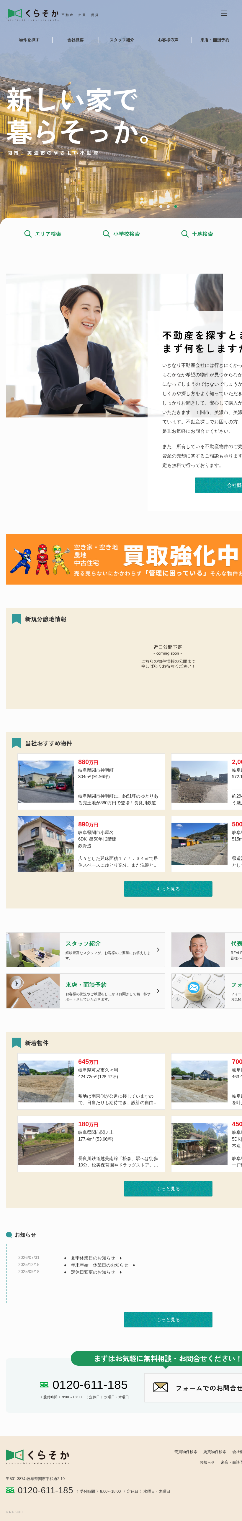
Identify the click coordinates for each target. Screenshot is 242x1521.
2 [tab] (168, 206)
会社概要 (75, 40)
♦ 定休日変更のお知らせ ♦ (93, 1271)
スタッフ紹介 (121, 40)
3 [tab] (175, 206)
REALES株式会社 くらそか (58, 14)
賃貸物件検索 (214, 1452)
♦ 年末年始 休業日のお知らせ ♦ (99, 1264)
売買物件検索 (185, 1452)
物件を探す (29, 40)
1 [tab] (160, 206)
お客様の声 (168, 40)
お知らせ (207, 1462)
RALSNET (16, 1512)
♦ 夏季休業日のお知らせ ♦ (93, 1257)
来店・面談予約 (214, 40)
